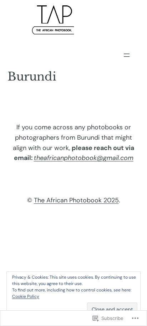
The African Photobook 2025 (76, 200)
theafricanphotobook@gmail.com (83, 158)
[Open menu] (126, 55)
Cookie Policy (25, 296)
